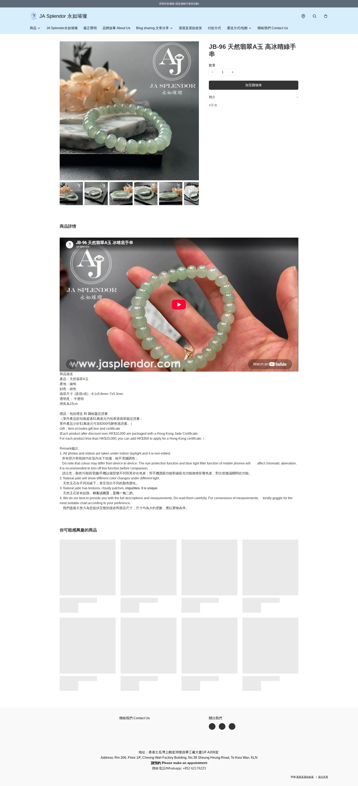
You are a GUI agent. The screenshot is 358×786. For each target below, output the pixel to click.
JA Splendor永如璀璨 (62, 28)
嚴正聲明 (90, 28)
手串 (214, 105)
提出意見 (323, 776)
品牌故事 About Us (116, 28)
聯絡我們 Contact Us (273, 28)
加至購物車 (253, 85)
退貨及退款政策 (190, 28)
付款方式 (214, 28)
